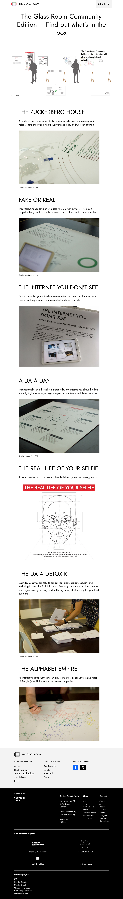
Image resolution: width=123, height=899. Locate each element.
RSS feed (63, 822)
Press (16, 781)
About (17, 766)
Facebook (103, 812)
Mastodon (103, 818)
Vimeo (102, 806)
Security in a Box (21, 893)
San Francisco (51, 766)
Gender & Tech (20, 885)
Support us (87, 818)
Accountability (88, 815)
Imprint (85, 809)
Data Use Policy (89, 812)
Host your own (21, 770)
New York (48, 773)
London (47, 770)
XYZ (15, 879)
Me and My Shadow (22, 887)
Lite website (104, 821)
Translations (20, 777)
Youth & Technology (24, 773)
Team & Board (88, 806)
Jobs (84, 801)
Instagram (103, 815)
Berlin (46, 777)
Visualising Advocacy (22, 890)
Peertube (103, 809)
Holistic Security (20, 882)
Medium (102, 801)
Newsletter (64, 819)
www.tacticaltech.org (68, 811)
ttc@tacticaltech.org (67, 814)
